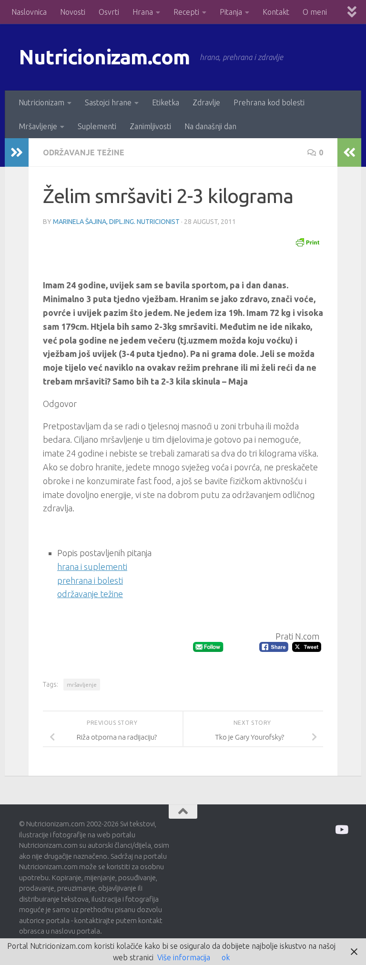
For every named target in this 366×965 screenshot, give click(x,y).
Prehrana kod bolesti (269, 102)
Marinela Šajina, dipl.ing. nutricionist (116, 221)
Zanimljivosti (150, 126)
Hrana (142, 12)
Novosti (72, 12)
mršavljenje (82, 684)
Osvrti (109, 12)
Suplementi (97, 126)
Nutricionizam (41, 102)
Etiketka (165, 102)
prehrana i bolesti (90, 580)
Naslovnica (29, 12)
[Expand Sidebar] (17, 152)
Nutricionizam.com (104, 57)
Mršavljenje (38, 126)
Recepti (186, 12)
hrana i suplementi (92, 566)
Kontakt (276, 12)
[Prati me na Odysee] (341, 829)
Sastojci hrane (108, 102)
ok (226, 957)
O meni (315, 12)
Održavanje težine (83, 152)
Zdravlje (206, 102)
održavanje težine (90, 594)
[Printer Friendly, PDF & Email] (307, 241)
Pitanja (231, 12)
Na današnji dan (210, 126)
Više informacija (183, 957)
